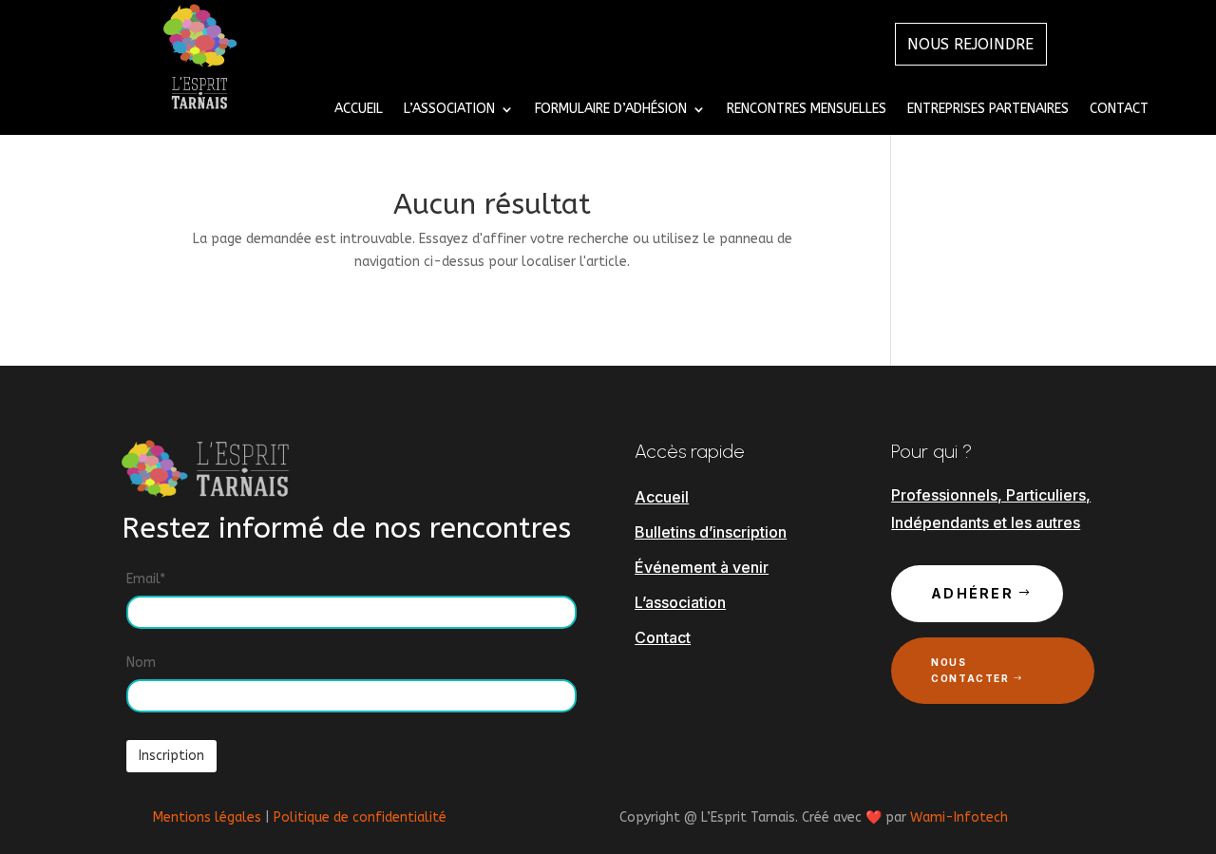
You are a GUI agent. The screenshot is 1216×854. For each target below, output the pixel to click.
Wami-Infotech (959, 817)
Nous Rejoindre (970, 44)
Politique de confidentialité (360, 817)
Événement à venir (702, 567)
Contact (1119, 110)
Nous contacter (970, 670)
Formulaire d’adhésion (611, 110)
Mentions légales (207, 817)
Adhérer (972, 593)
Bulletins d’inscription (711, 531)
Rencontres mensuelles (806, 110)
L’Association (449, 110)
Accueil (358, 110)
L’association (680, 602)
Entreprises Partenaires (988, 110)
